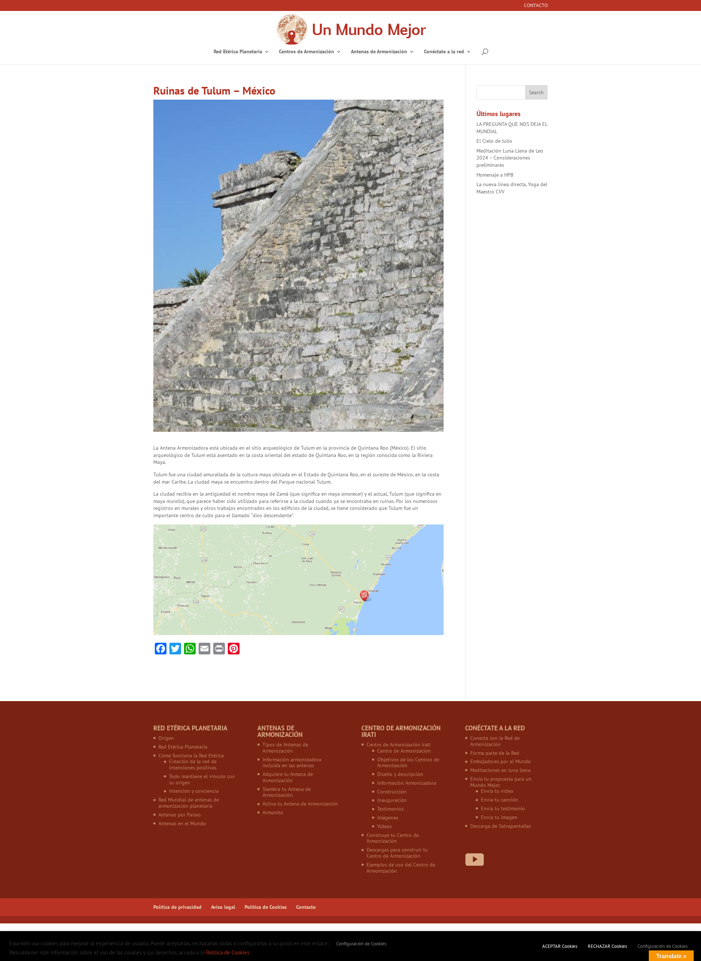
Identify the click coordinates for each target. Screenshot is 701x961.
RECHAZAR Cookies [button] (607, 946)
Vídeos (384, 826)
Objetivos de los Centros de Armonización (408, 762)
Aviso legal (223, 907)
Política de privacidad (177, 907)
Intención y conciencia (194, 791)
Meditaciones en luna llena (500, 770)
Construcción (391, 791)
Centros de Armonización (306, 52)
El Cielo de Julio (494, 141)
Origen (166, 738)
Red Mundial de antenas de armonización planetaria (188, 802)
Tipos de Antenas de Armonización (285, 747)
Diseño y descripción (400, 774)
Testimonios (390, 809)
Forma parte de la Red (494, 753)
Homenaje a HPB (494, 175)
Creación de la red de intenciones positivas (193, 764)
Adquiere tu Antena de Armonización (288, 777)
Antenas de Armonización (379, 52)
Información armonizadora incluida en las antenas (292, 762)
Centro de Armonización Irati (399, 744)
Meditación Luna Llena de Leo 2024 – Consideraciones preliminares (509, 157)
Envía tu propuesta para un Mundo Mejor (501, 782)
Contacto (536, 5)
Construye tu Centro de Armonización (393, 838)
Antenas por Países (179, 814)
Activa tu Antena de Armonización (300, 803)
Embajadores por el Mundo (500, 761)
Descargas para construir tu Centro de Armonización (397, 852)
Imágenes (387, 817)
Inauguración (392, 800)
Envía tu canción (499, 799)
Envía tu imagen (499, 817)
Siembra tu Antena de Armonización (287, 792)
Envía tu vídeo (497, 791)
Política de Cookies (266, 907)
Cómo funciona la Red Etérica (191, 755)
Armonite (273, 812)
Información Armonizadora (406, 783)
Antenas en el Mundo (182, 823)
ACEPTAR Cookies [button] (559, 946)
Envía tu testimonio (503, 808)
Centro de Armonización (404, 750)
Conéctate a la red (444, 52)
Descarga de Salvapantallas (500, 826)
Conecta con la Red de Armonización (495, 741)
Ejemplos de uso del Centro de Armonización (401, 867)
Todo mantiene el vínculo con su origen (202, 779)
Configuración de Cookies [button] (361, 944)
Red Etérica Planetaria (238, 52)
